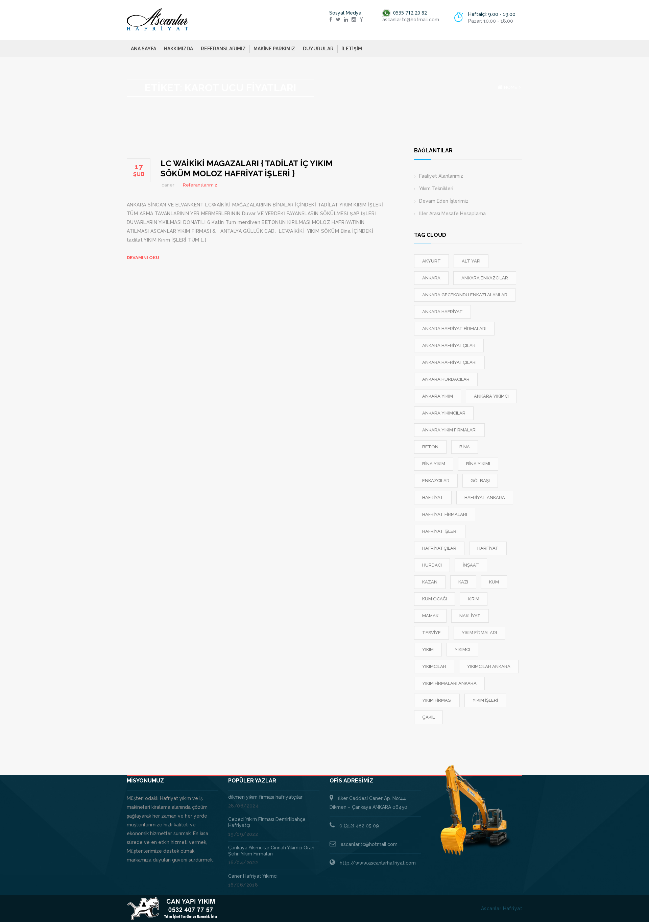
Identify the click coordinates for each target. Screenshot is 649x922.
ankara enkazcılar (484, 277)
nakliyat (470, 615)
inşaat (471, 565)
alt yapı (471, 261)
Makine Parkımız (274, 48)
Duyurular (318, 48)
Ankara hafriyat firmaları (454, 328)
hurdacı (432, 565)
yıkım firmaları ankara (449, 683)
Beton (430, 446)
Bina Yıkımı (478, 463)
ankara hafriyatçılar (449, 345)
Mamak (430, 615)
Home (510, 87)
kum (494, 581)
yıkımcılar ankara (488, 666)
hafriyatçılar (439, 548)
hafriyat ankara (484, 497)
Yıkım (428, 649)
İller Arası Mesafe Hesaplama (452, 213)
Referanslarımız (223, 48)
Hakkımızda (178, 48)
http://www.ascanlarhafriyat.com (378, 863)
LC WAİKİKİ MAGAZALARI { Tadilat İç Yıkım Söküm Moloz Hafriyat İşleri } (247, 168)
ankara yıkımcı (491, 396)
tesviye (431, 632)
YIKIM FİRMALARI (479, 632)
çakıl (428, 717)
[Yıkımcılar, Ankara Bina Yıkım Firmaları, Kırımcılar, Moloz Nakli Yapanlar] (157, 19)
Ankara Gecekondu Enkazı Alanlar (464, 294)
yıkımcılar (434, 666)
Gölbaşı (480, 480)
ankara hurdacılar (446, 379)
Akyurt (431, 261)
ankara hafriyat (442, 311)
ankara (431, 277)
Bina (464, 446)
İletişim (351, 48)
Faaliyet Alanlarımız (441, 176)
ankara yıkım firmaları (449, 429)
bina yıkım (433, 463)
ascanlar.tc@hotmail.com (369, 844)
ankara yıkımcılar (443, 413)
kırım (473, 598)
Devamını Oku (143, 257)
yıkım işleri (485, 700)
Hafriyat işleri (439, 531)
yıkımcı (462, 649)
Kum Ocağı (434, 598)
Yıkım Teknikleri (436, 188)
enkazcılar (436, 480)
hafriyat (432, 497)
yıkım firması (437, 700)
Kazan (429, 581)
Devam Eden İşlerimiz (443, 201)
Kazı (463, 581)
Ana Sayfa (143, 48)
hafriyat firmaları (444, 514)
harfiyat (488, 548)
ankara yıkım (437, 396)
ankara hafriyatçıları (449, 362)
